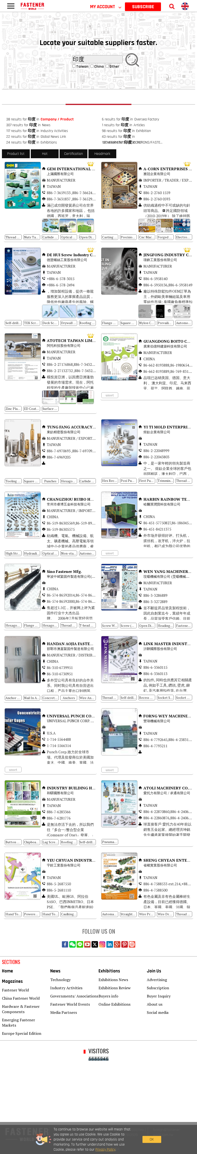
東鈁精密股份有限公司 (64, 432)
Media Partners (63, 1012)
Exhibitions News (113, 979)
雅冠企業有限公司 (156, 173)
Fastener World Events (70, 1004)
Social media (157, 1012)
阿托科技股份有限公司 (64, 345)
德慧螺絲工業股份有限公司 (67, 259)
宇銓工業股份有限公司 (63, 865)
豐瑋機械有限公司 (156, 721)
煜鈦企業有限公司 (157, 432)
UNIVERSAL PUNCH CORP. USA (72, 721)
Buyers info (108, 996)
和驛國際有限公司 (60, 793)
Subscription (158, 987)
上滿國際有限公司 (61, 173)
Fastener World (15, 990)
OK (152, 1139)
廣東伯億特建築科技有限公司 (165, 346)
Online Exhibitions (114, 1004)
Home (7, 971)
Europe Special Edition (21, 1033)
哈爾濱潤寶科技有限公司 (161, 504)
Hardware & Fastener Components (21, 1009)
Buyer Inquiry (159, 996)
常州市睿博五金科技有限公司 (69, 504)
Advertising (157, 979)
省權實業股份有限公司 (160, 865)
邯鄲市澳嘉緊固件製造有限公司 (70, 648)
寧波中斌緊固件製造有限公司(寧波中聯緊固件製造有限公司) (92, 576)
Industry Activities (66, 987)
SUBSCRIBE (143, 7)
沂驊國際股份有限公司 (160, 648)
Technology (60, 979)
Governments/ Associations (74, 996)
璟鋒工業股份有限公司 (160, 259)
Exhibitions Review (114, 987)
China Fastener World (21, 998)
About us (154, 1004)
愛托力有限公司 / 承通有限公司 (166, 793)
